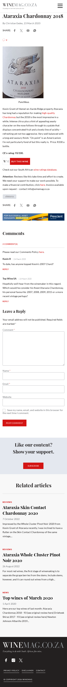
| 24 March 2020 (19, 259)
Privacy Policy (11, 670)
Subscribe (33, 466)
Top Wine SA (9, 278)
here (42, 184)
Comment (9, 330)
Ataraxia (9, 196)
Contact (40, 670)
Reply (6, 269)
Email (6, 384)
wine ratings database (45, 169)
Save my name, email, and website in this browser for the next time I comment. (33, 411)
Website (7, 397)
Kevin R (7, 258)
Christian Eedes (14, 23)
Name (6, 371)
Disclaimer (28, 670)
